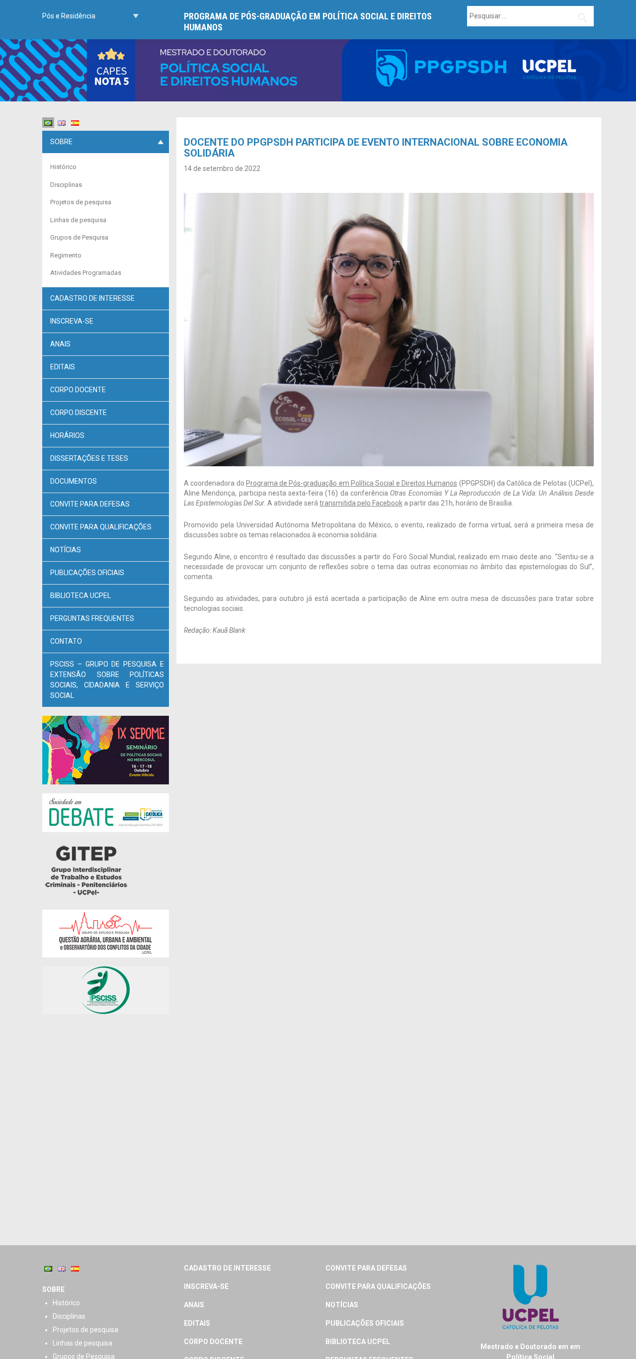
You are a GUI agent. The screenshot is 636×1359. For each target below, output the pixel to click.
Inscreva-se (71, 321)
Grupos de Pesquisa (79, 237)
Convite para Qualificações (101, 527)
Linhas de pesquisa (78, 220)
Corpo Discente (78, 413)
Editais (62, 367)
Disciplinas (66, 184)
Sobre (61, 142)
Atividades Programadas (85, 272)
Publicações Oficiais (87, 573)
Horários (67, 435)
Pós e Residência (68, 16)
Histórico (63, 166)
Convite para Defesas (90, 504)
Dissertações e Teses (89, 458)
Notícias (65, 550)
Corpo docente (78, 390)
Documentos (73, 481)
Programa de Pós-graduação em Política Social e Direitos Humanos (308, 21)
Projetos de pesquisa (80, 202)
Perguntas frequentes (92, 618)
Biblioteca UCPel (80, 595)
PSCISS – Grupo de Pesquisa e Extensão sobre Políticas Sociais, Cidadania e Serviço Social (107, 679)
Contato (66, 641)
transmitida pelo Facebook (360, 503)
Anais (60, 344)
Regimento (65, 255)
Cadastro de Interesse (92, 298)
